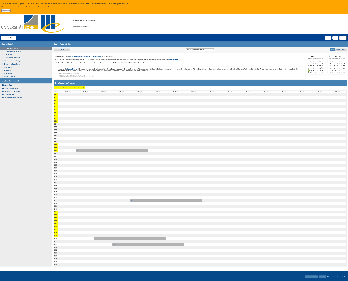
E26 (55, 168)
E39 (55, 206)
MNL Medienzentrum (8, 94)
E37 (55, 200)
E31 (55, 183)
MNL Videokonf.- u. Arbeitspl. (10, 91)
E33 (55, 188)
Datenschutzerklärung (45, 7)
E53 (55, 247)
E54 (55, 250)
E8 (55, 115)
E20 (55, 150)
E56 (55, 256)
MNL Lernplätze (6, 85)
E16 (55, 139)
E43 (55, 218)
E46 (55, 226)
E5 (55, 106)
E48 (55, 232)
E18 (55, 144)
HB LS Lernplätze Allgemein (10, 48)
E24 (55, 162)
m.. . (114, 244)
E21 (55, 153)
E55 (55, 253)
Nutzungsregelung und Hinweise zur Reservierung (85, 56)
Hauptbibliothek (72, 69)
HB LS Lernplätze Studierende (11, 51)
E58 (55, 262)
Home (328, 38)
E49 (55, 235)
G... (78, 150)
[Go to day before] (56, 49)
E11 (55, 124)
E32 (55, 185)
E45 (55, 224)
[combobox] (200, 49)
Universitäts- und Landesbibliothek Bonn (84, 20)
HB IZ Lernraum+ (7, 67)
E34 (55, 191)
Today (62, 49)
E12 (55, 127)
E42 (55, 215)
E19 (55, 147)
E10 (55, 121)
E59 (55, 265)
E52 (55, 244)
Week (338, 49)
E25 (55, 165)
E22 (55, 156)
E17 (55, 141)
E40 (55, 209)
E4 (55, 103)
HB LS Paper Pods (7, 54)
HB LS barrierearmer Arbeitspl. (11, 58)
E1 (55, 95)
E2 (55, 97)
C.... (132, 200)
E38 (55, 203)
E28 (55, 174)
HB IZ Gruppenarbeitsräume (10, 64)
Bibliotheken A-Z (174, 60)
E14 (55, 133)
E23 (55, 159)
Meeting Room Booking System (81, 26)
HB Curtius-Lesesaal (8, 77)
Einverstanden (6, 10)
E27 (55, 171)
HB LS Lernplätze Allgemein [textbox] (196, 50)
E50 (55, 238)
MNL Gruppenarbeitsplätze (10, 88)
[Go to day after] (67, 49)
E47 (55, 229)
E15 (55, 136)
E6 (55, 109)
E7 (55, 112)
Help (335, 38)
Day (332, 49)
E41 (55, 212)
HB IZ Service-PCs (7, 73)
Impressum (322, 276)
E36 (55, 197)
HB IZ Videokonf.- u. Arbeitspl (10, 61)
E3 (55, 100)
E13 (55, 130)
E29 (55, 177)
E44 (55, 221)
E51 (55, 241)
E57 (55, 259)
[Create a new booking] (67, 94)
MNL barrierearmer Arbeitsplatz (11, 98)
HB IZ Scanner (6, 70)
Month (344, 49)
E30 (55, 180)
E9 (55, 118)
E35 (55, 194)
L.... (96, 238)
